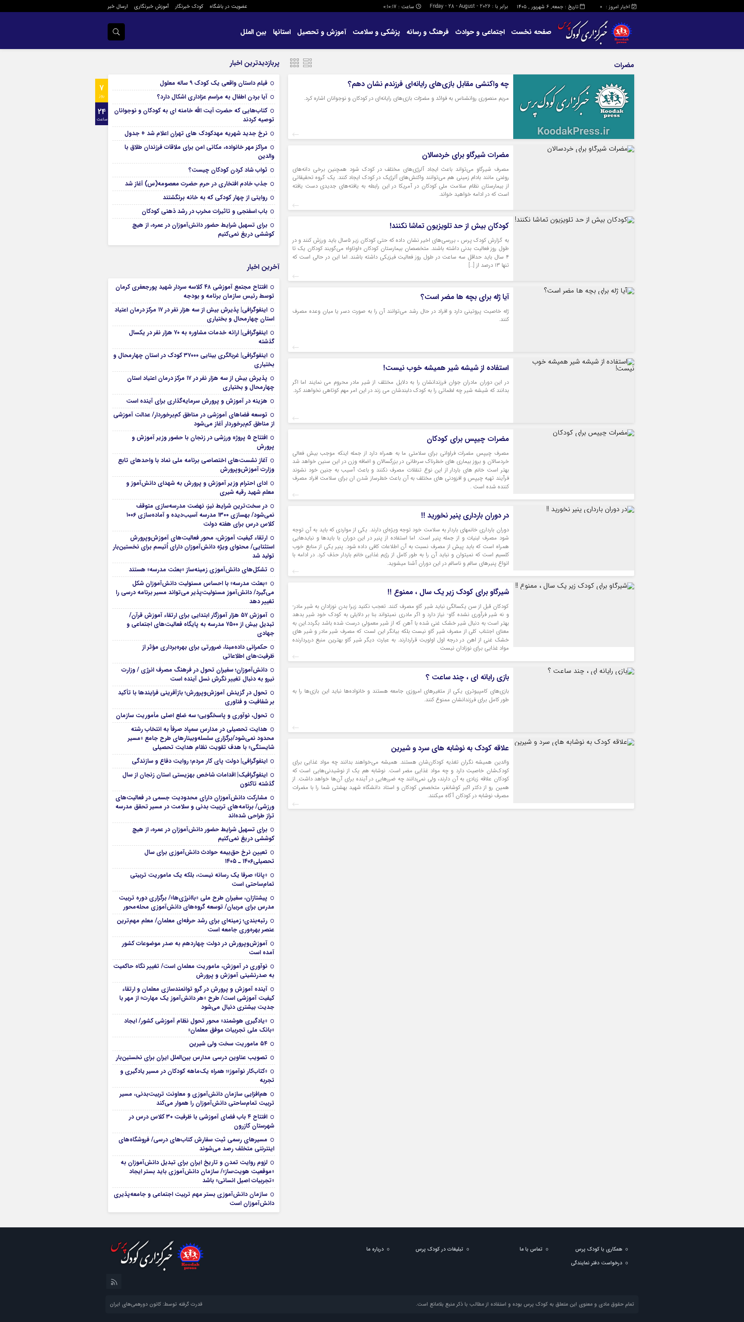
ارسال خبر (118, 6)
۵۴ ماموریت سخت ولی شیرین (228, 1043)
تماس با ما (531, 1249)
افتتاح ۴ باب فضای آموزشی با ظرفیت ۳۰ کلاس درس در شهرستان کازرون (201, 1121)
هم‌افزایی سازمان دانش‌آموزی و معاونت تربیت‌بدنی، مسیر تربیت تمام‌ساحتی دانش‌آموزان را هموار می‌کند (197, 1098)
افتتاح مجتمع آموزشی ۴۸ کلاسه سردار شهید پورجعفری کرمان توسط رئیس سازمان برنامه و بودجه (194, 291)
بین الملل (253, 32)
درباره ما (375, 1249)
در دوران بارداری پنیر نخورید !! (465, 515)
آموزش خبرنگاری (151, 6)
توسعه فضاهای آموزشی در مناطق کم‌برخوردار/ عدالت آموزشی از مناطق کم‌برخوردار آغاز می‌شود (193, 419)
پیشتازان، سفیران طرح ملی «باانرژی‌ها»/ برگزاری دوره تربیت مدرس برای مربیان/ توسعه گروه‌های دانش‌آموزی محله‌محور (196, 902)
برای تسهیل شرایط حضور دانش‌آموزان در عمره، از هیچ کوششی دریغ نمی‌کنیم (203, 229)
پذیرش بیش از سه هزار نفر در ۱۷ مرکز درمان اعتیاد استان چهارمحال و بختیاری (200, 382)
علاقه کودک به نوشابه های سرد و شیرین (450, 748)
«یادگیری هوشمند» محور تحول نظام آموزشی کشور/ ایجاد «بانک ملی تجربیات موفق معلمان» (199, 1025)
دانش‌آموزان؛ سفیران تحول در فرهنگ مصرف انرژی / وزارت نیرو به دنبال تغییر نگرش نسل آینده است (197, 674)
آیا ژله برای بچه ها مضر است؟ (465, 297)
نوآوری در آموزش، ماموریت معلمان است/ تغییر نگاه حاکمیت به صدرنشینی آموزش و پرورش (193, 970)
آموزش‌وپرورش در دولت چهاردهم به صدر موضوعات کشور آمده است (198, 948)
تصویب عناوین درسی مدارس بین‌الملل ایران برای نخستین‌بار (191, 1057)
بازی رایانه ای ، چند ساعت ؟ (467, 677)
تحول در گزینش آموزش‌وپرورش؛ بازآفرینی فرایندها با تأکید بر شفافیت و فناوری (196, 697)
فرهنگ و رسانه (427, 32)
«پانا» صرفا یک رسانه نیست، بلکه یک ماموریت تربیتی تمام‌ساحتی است (202, 879)
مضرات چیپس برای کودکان (468, 439)
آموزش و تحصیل (321, 32)
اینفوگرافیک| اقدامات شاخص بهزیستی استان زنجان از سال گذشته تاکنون (198, 779)
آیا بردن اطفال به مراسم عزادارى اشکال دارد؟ (212, 97)
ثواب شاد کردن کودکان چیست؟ (228, 170)
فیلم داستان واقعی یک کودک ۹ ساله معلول (213, 83)
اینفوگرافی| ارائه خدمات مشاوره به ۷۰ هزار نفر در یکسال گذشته (201, 337)
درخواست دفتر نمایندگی (596, 1263)
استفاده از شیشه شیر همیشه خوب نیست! (446, 368)
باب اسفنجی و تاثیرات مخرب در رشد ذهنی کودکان (204, 211)
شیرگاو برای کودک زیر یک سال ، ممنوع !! (448, 592)
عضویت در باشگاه (228, 6)
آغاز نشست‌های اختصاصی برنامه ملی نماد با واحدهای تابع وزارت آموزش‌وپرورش (196, 465)
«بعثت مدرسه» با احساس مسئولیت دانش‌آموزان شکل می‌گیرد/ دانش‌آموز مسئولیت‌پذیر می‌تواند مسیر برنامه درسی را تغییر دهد (195, 592)
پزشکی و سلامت (376, 32)
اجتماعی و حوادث (480, 32)
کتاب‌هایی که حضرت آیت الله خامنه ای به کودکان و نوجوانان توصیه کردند (194, 115)
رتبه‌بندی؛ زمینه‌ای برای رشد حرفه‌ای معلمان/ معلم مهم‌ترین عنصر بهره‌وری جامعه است (195, 925)
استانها (282, 32)
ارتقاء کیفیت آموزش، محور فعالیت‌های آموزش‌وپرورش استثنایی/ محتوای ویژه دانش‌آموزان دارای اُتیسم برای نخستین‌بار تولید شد (193, 547)
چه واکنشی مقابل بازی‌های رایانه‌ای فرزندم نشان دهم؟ (428, 84)
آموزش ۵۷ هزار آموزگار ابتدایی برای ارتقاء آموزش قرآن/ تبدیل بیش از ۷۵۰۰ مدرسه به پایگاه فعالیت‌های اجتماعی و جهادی (200, 624)
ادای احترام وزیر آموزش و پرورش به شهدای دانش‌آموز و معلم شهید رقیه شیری (200, 487)
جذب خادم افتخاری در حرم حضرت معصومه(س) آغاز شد (196, 183)
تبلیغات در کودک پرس (439, 1249)
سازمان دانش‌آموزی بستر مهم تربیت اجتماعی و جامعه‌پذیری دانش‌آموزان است (194, 1198)
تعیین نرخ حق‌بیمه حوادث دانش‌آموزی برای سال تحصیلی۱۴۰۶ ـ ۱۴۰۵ (209, 856)
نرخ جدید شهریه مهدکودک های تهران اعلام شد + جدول (195, 133)
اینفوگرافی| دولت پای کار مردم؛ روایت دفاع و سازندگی (199, 761)
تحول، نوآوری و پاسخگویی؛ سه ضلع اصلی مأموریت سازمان (191, 715)
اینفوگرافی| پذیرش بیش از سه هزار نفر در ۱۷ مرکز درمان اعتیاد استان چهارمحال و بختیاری (194, 314)
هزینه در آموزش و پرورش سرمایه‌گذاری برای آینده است (196, 401)
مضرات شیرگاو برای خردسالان (465, 155)
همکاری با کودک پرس (598, 1249)
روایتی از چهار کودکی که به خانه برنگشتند (215, 197)
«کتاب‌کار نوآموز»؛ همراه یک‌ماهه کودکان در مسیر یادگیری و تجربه (197, 1075)
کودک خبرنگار (189, 6)
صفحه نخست (531, 32)
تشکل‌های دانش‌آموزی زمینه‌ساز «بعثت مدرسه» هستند (198, 569)
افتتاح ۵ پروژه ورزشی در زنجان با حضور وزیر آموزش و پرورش (203, 442)
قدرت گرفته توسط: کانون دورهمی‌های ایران (156, 1304)
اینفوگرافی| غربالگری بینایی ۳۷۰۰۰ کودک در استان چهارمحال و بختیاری (193, 360)
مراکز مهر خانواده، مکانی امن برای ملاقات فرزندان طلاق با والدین (199, 151)
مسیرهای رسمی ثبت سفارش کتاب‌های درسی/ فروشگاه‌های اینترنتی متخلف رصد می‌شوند (196, 1144)
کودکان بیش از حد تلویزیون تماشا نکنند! (449, 226)
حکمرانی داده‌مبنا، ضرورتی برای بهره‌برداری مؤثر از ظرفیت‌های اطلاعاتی (208, 651)
